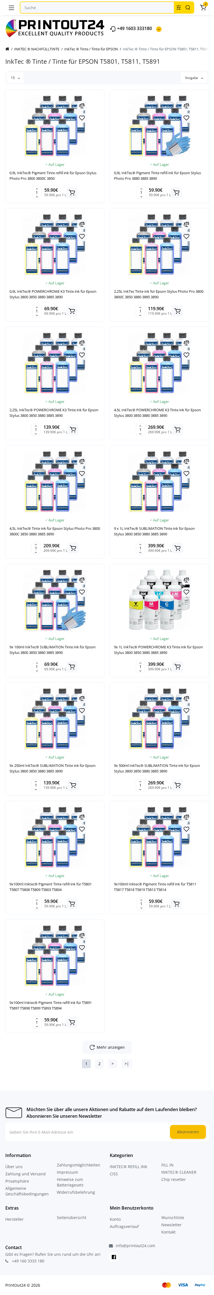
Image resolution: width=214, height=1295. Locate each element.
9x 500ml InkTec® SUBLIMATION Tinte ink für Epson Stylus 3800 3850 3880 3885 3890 (157, 768)
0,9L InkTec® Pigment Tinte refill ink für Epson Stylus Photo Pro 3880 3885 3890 (157, 175)
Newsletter (171, 1224)
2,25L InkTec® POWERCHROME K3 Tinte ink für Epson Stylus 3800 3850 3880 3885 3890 (53, 412)
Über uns (14, 1166)
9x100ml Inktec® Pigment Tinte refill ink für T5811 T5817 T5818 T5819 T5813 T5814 (155, 887)
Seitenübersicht (71, 1217)
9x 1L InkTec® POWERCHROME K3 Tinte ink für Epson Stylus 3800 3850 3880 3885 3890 (158, 649)
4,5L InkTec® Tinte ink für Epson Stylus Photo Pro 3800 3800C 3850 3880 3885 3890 (54, 531)
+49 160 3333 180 (27, 1261)
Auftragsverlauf (124, 1226)
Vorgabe (192, 77)
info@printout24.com (135, 1245)
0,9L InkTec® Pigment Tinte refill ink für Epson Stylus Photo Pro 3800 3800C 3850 (52, 175)
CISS (114, 1173)
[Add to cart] (71, 192)
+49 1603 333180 (134, 28)
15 (13, 77)
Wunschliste (172, 1217)
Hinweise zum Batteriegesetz (70, 1182)
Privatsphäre (17, 1181)
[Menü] (11, 7)
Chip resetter (173, 1179)
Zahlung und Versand (25, 1173)
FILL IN (167, 1165)
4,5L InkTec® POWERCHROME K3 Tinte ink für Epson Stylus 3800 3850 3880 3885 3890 (157, 412)
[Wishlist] (82, 118)
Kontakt (168, 1232)
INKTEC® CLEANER (178, 1172)
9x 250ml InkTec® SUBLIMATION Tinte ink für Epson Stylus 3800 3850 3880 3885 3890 (52, 768)
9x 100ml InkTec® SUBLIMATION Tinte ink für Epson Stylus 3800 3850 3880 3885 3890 (52, 649)
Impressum (67, 1172)
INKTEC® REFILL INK (128, 1166)
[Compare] (82, 105)
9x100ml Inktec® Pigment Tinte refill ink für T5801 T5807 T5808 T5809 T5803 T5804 (50, 887)
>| (127, 1063)
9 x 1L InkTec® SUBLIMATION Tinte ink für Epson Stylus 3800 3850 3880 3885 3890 (154, 531)
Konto (115, 1219)
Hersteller (14, 1219)
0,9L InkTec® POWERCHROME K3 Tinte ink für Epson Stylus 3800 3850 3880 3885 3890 (52, 294)
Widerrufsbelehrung (76, 1192)
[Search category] (178, 7)
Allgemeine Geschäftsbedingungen (27, 1191)
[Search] (187, 7)
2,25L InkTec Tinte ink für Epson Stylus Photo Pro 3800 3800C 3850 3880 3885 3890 (158, 294)
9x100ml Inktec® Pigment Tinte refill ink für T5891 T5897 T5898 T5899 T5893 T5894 (50, 1005)
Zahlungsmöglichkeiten (78, 1165)
